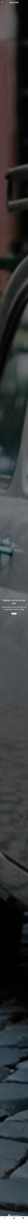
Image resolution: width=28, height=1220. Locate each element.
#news (14, 613)
